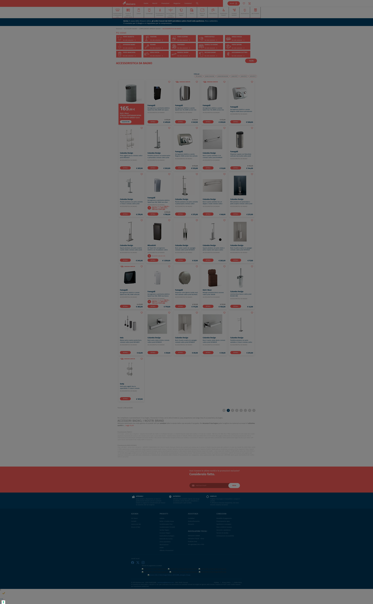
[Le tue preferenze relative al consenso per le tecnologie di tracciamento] (3, 602)
